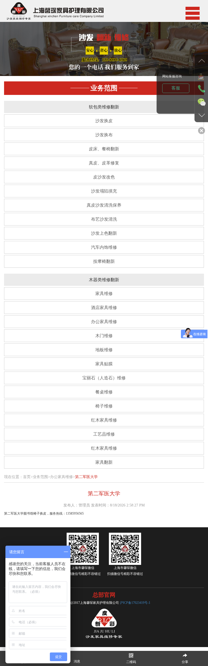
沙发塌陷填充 (104, 191)
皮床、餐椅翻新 (104, 149)
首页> (28, 477)
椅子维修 (104, 406)
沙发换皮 (104, 120)
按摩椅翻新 (104, 261)
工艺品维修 (104, 434)
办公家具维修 (104, 321)
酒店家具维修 (104, 307)
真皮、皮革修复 (104, 163)
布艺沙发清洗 (104, 219)
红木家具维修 (104, 420)
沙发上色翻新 (104, 233)
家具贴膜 (104, 364)
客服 (175, 88)
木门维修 (104, 335)
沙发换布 (104, 134)
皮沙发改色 (104, 177)
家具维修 (104, 293)
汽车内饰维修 (104, 247)
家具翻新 (104, 462)
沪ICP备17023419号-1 (135, 603)
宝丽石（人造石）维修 (104, 378)
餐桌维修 (104, 392)
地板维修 (104, 349)
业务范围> (41, 477)
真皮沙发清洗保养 (104, 205)
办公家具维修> (62, 477)
